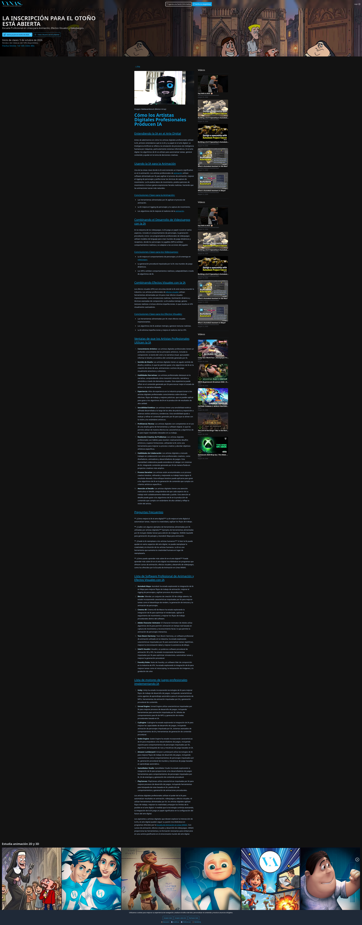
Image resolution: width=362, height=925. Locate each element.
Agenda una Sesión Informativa (179, 4)
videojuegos (142, 259)
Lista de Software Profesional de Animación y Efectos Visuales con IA (164, 578)
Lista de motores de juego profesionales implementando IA (160, 682)
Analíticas (176, 922)
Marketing (197, 922)
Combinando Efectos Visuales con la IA (160, 282)
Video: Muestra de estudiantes (48, 35)
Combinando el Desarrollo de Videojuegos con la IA (162, 221)
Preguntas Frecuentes (148, 512)
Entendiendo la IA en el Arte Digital (157, 133)
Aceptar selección (180, 918)
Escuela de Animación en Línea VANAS (172, 825)
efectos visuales (172, 292)
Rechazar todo (193, 918)
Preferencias (187, 922)
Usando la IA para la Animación (155, 164)
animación (178, 173)
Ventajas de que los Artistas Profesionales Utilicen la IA (161, 340)
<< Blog (137, 66)
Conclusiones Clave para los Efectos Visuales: (158, 314)
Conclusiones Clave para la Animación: (154, 195)
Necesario (166, 922)
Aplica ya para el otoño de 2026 (18, 35)
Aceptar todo (168, 918)
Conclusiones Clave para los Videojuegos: (156, 251)
